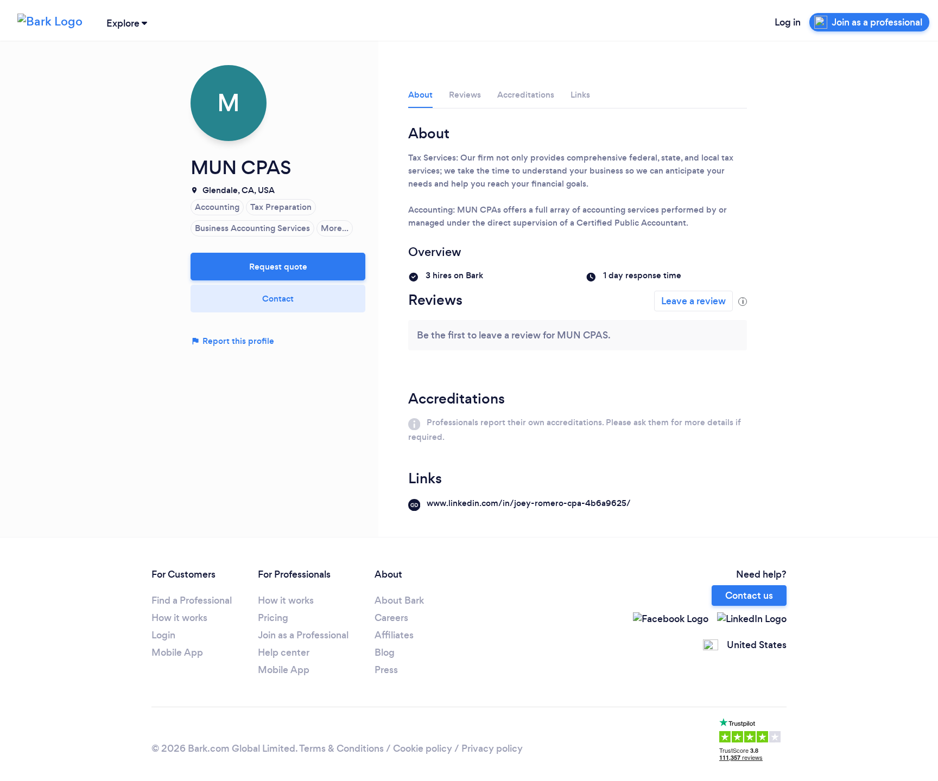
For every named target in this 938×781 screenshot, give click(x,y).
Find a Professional (191, 600)
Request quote (278, 266)
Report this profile (237, 341)
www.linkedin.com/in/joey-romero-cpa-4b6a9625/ (529, 503)
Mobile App (177, 652)
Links (580, 94)
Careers (391, 617)
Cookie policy (422, 748)
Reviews (465, 94)
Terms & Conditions (341, 748)
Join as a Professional (303, 635)
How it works (179, 617)
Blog (385, 652)
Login (163, 635)
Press (386, 669)
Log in (788, 22)
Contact (278, 298)
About (420, 94)
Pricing (273, 617)
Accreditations (525, 94)
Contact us (749, 595)
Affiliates (394, 635)
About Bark (399, 600)
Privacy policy (492, 748)
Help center (283, 652)
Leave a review (693, 301)
